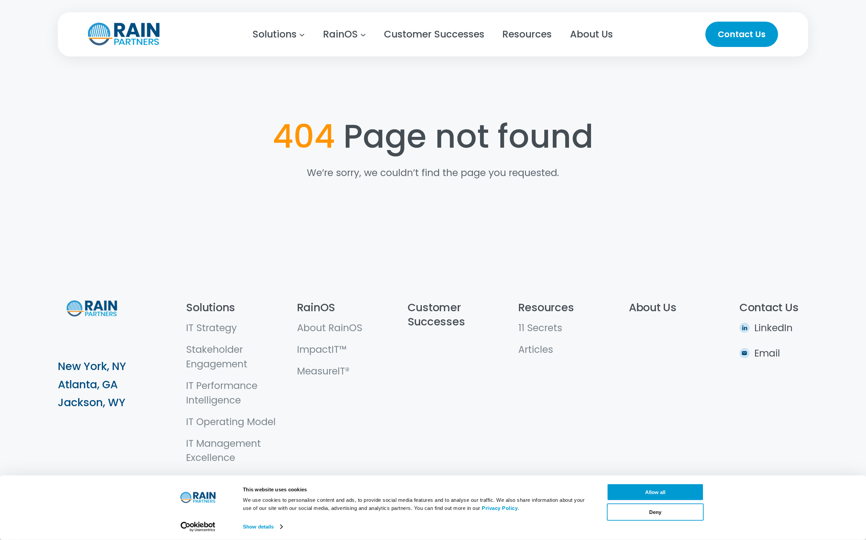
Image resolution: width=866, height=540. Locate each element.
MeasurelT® (323, 371)
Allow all (655, 492)
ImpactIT (318, 349)
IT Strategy (211, 328)
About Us (653, 307)
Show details (258, 527)
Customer (434, 307)
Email (767, 353)
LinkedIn (773, 328)
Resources (546, 307)
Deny (655, 512)
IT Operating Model (231, 421)
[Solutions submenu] (302, 34)
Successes (436, 321)
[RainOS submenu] (363, 34)
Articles (535, 349)
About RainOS (329, 328)
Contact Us (742, 34)
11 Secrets (540, 328)
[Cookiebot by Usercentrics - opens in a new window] (198, 527)
